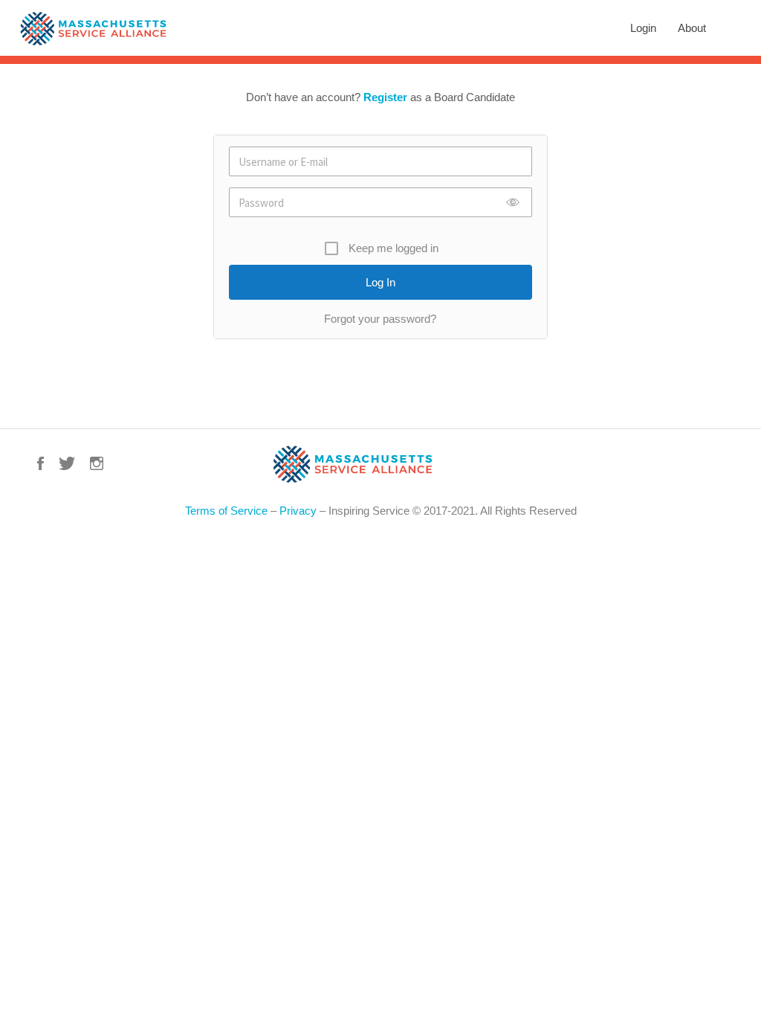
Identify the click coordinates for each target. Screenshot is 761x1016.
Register (385, 97)
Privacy (298, 510)
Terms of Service (226, 510)
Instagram (96, 463)
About (692, 28)
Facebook (40, 463)
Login (643, 28)
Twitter (67, 463)
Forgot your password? (380, 318)
